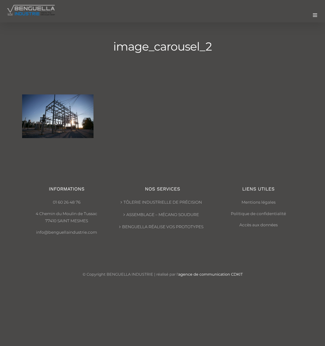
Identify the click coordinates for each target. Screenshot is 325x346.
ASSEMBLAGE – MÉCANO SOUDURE (162, 214)
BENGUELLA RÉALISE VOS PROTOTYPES (162, 226)
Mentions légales (258, 202)
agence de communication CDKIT (210, 274)
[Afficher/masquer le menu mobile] (315, 15)
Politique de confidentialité (258, 213)
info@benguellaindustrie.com (66, 232)
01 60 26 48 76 (66, 202)
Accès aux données (258, 224)
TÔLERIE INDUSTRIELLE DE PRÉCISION (162, 202)
